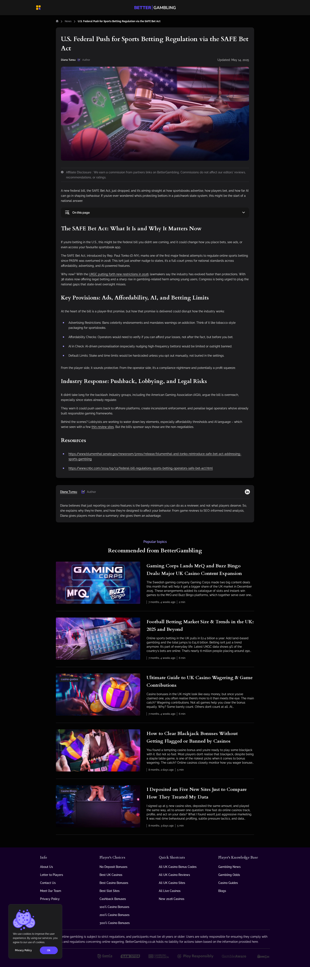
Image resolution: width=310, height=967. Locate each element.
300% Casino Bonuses (115, 923)
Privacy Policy (50, 899)
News (68, 21)
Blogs (222, 891)
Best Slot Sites (110, 891)
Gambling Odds (229, 875)
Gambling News (229, 867)
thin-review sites (103, 427)
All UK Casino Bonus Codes (178, 867)
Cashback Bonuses (113, 899)
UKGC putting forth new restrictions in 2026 (118, 274)
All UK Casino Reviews (174, 875)
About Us (46, 867)
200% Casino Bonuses (114, 915)
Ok (48, 950)
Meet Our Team (50, 891)
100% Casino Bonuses (114, 907)
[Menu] (38, 7)
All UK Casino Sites (172, 883)
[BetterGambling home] (57, 21)
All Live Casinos (170, 891)
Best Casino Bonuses (114, 883)
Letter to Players (51, 875)
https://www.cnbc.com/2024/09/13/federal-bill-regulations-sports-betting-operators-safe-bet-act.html (141, 468)
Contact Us (48, 883)
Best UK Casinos (111, 875)
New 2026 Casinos (171, 899)
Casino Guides (228, 883)
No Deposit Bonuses (113, 867)
